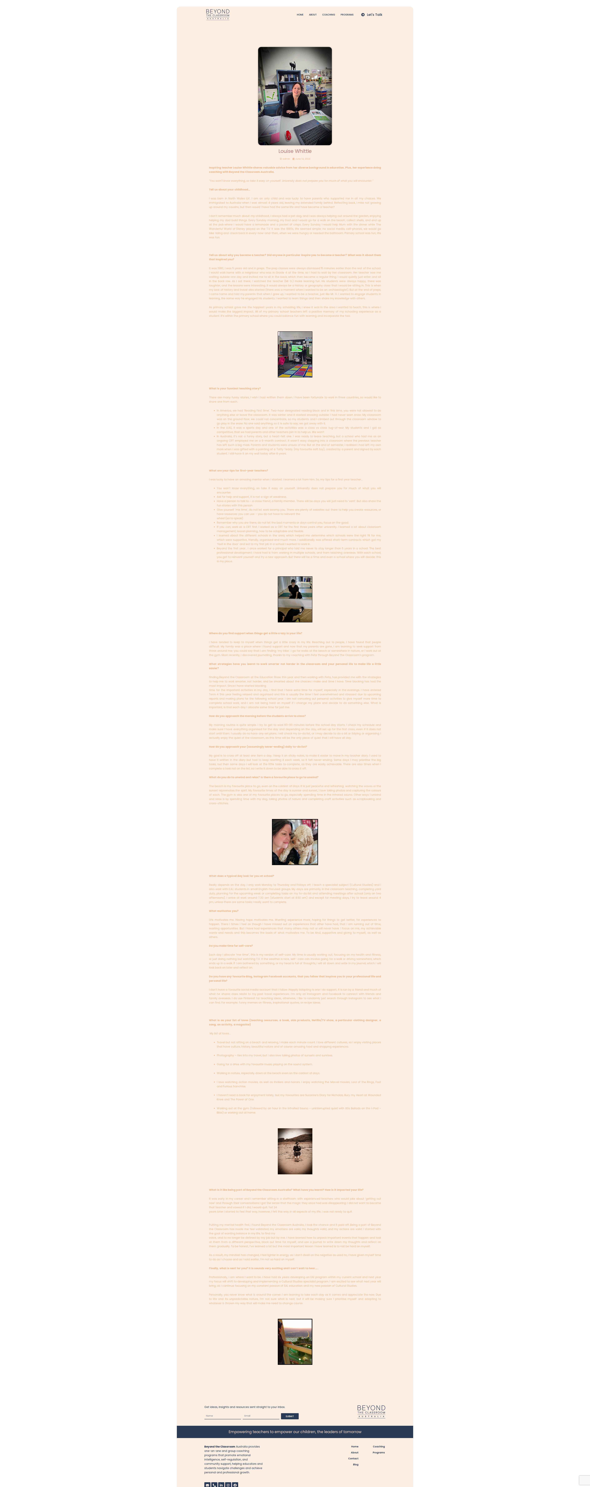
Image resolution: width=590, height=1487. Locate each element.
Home (300, 14)
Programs (347, 14)
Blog (355, 1464)
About (313, 14)
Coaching (328, 14)
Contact (353, 1458)
